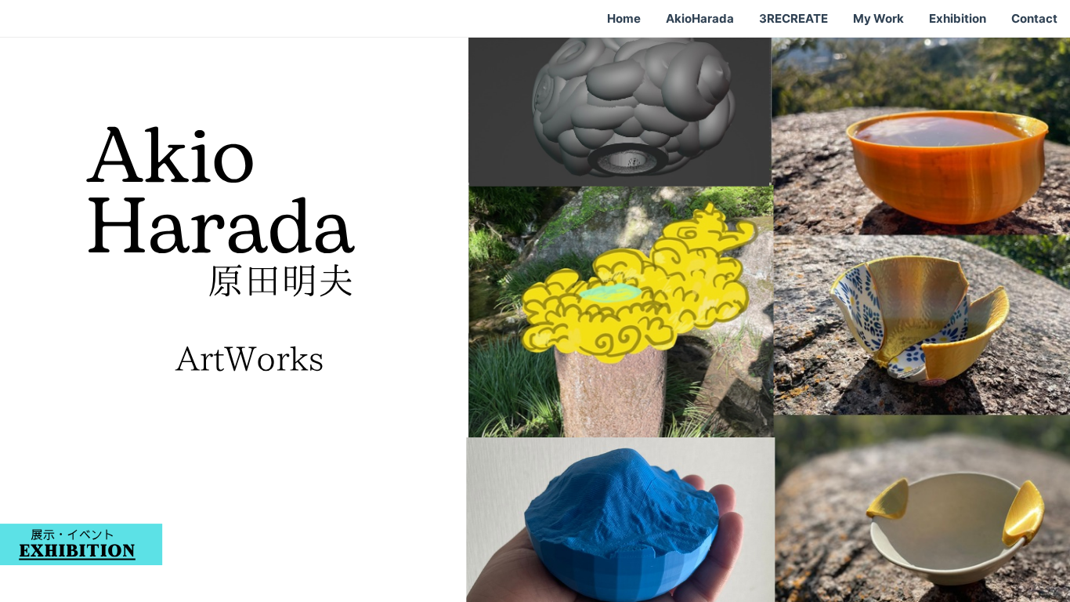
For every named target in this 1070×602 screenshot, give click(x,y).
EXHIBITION (77, 552)
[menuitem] (624, 19)
